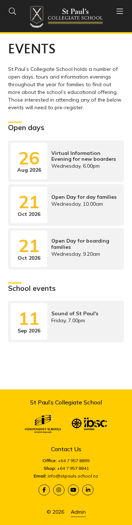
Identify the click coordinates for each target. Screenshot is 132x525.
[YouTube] (73, 490)
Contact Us (66, 449)
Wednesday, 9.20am (63, 248)
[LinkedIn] (88, 490)
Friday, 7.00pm (58, 320)
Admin (78, 512)
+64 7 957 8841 (73, 468)
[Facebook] (44, 490)
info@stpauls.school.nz (73, 476)
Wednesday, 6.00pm (66, 160)
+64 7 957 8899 (73, 460)
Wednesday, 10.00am (67, 204)
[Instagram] (59, 490)
